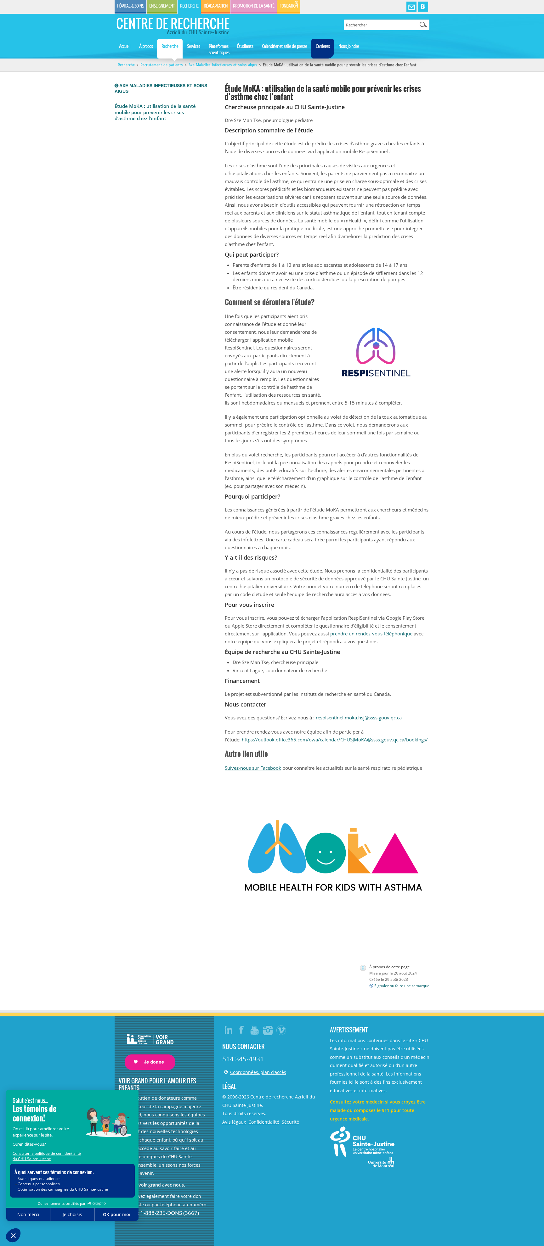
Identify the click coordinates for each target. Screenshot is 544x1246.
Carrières (323, 46)
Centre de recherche (173, 23)
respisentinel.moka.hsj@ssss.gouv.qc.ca (359, 717)
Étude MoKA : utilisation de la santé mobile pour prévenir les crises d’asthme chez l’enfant (155, 112)
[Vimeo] (281, 1030)
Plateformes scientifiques (219, 49)
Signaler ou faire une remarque (401, 985)
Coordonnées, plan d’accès (258, 1072)
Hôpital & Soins (130, 6)
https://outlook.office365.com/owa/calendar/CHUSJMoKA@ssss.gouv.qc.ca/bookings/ (335, 739)
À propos (146, 46)
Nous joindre (348, 46)
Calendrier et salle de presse (284, 46)
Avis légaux (234, 1122)
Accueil (124, 46)
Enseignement (162, 6)
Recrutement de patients (161, 65)
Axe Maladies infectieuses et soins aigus (223, 65)
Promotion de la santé (253, 6)
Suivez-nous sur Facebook (253, 768)
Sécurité (290, 1122)
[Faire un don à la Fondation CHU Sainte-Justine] (147, 1046)
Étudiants (245, 46)
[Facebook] (241, 1030)
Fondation (289, 6)
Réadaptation (216, 6)
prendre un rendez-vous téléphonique (371, 633)
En (423, 6)
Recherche (189, 6)
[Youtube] (255, 1030)
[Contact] (411, 7)
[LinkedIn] (228, 1030)
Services (193, 46)
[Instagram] (268, 1030)
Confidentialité (263, 1122)
